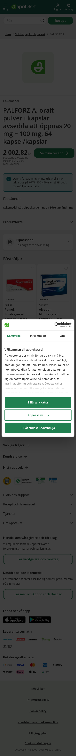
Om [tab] (62, 335)
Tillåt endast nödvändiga (38, 427)
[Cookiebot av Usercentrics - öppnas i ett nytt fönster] (55, 324)
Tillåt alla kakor (38, 402)
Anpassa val (35, 415)
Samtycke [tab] (13, 335)
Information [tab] (38, 335)
